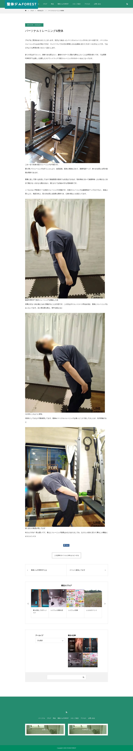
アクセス (87, 4)
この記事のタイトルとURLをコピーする (66, 555)
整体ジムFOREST (63, 4)
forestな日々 (38, 25)
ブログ (45, 4)
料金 (52, 4)
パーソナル (41, 718)
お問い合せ (97, 4)
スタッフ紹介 (77, 4)
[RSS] (127, 4)
